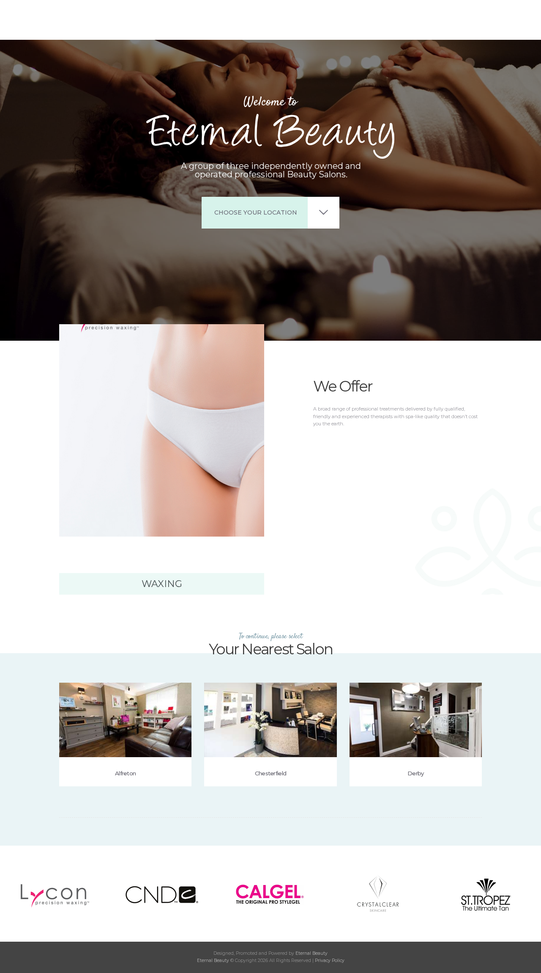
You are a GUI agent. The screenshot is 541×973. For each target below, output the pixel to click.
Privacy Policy (329, 960)
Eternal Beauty (311, 953)
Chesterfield (271, 773)
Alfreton (125, 773)
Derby (415, 773)
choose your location (255, 212)
